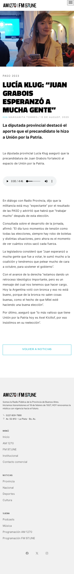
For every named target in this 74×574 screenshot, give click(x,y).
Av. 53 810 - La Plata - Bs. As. (20, 419)
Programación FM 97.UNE (19, 538)
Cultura (7, 500)
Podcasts (8, 519)
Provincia (9, 481)
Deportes (9, 493)
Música (7, 525)
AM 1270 (8, 443)
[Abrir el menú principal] (70, 2)
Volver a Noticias (37, 349)
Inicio (6, 437)
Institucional (10, 455)
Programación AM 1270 (17, 532)
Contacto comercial (15, 462)
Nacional (8, 487)
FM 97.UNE (10, 449)
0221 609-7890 (13, 415)
